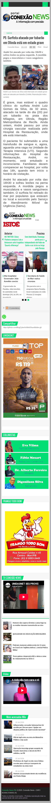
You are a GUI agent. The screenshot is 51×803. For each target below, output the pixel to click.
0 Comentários (14, 308)
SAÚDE (9, 33)
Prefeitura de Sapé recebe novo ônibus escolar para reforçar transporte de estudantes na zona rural (28, 763)
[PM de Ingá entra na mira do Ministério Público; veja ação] (8, 738)
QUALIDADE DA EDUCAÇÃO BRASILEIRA (29, 634)
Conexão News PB (9, 790)
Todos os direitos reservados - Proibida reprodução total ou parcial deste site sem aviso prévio (24, 797)
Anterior (45, 262)
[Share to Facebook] (13, 264)
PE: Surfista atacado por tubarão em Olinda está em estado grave (23, 40)
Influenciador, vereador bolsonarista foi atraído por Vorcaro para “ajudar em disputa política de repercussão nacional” (29, 727)
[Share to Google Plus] (20, 264)
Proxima (3, 262)
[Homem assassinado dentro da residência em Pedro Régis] (8, 774)
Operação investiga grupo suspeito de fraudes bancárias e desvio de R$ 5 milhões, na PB (28, 750)
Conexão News (13, 47)
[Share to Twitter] (16, 264)
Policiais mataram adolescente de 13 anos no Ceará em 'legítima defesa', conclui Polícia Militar (30, 647)
